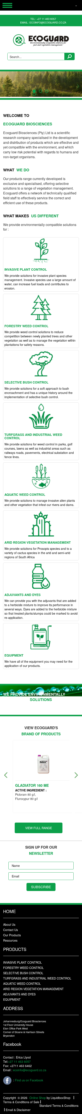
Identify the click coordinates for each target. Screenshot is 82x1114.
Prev (3, 84)
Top (69, 1107)
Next (77, 84)
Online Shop (37, 1098)
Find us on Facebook (28, 1080)
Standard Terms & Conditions (58, 1105)
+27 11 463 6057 (46, 19)
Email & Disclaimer (18, 1110)
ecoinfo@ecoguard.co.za (47, 22)
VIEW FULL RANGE (38, 828)
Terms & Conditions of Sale (21, 1102)
